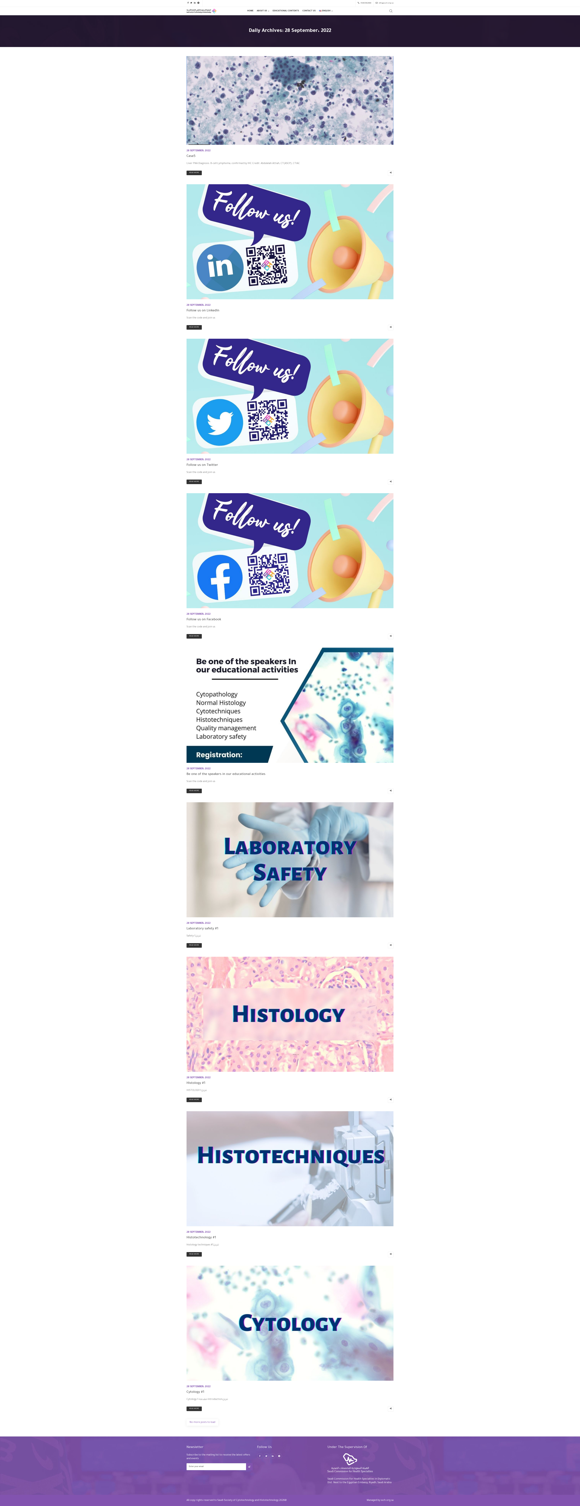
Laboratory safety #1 (202, 929)
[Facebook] (260, 1456)
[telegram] (279, 1456)
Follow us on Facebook (204, 620)
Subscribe (249, 1466)
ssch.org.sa (387, 1500)
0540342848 (366, 3)
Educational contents (286, 11)
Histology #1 (196, 1083)
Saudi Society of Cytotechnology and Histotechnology (248, 1500)
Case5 (191, 156)
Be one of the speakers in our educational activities (226, 774)
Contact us (309, 11)
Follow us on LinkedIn (203, 311)
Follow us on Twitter (202, 465)
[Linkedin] (273, 1456)
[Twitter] (266, 1456)
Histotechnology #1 (201, 1238)
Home (250, 11)
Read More (194, 173)
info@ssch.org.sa (386, 3)
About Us (262, 11)
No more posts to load (202, 1422)
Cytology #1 (195, 1392)
